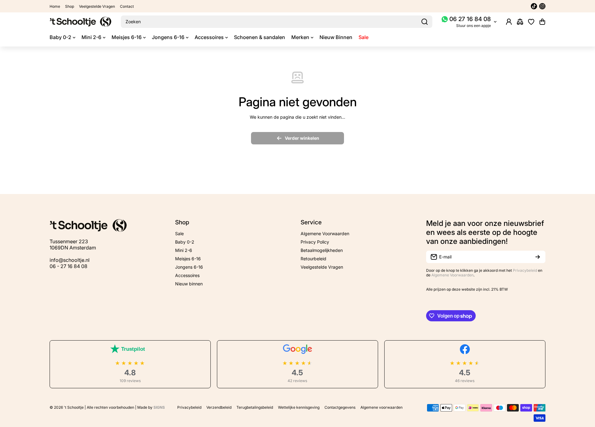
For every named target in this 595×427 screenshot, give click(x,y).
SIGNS (159, 407)
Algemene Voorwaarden (452, 275)
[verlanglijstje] (531, 22)
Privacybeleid (525, 270)
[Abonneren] (537, 257)
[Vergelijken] (520, 22)
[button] (542, 22)
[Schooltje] (81, 21)
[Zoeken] (424, 21)
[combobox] (276, 21)
